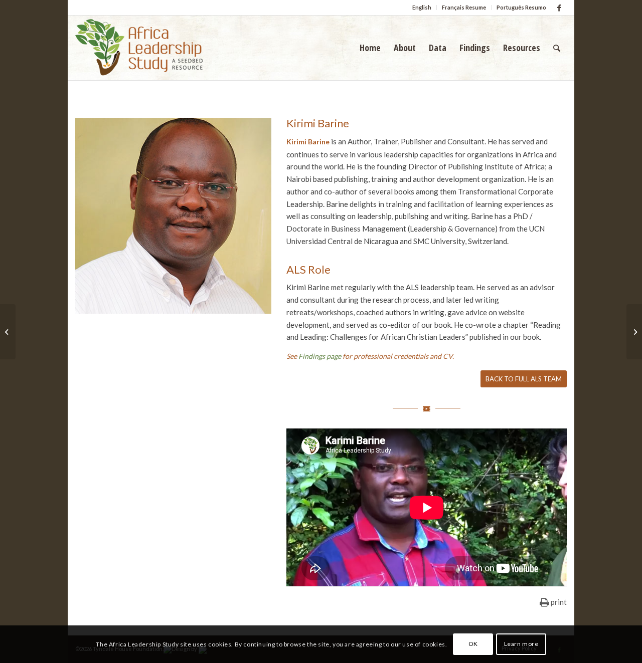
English (421, 7)
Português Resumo (521, 7)
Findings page (319, 356)
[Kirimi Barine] (634, 331)
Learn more (521, 643)
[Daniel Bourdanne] (8, 331)
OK (473, 643)
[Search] (557, 47)
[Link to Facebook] (559, 7)
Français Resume (464, 7)
